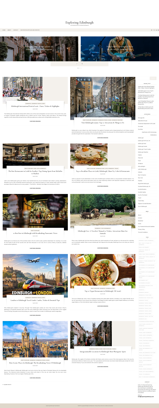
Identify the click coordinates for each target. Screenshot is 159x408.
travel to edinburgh (144, 374)
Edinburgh (28, 103)
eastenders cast (143, 280)
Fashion (140, 155)
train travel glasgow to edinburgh (145, 325)
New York (140, 177)
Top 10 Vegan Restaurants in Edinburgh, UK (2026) (103, 291)
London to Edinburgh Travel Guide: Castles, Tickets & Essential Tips (35, 300)
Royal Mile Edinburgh (143, 183)
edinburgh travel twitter (146, 316)
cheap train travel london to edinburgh (147, 257)
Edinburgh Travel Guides (38, 103)
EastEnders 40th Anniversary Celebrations (149, 134)
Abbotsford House (142, 120)
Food (35, 168)
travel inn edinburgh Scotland (147, 352)
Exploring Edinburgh (79, 22)
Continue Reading (35, 121)
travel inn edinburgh (144, 345)
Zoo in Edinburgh (105, 228)
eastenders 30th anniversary (147, 265)
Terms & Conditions (143, 232)
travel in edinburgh (144, 343)
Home (3, 30)
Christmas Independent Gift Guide (146, 123)
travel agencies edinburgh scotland (146, 329)
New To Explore (87, 120)
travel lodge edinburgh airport (145, 361)
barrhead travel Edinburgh (146, 240)
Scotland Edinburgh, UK (144, 186)
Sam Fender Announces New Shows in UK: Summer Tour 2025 (120, 49)
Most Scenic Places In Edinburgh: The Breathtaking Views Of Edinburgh (35, 363)
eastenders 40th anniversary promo (147, 277)
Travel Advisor (57, 405)
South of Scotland (142, 195)
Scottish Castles (142, 192)
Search (153, 78)
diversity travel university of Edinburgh (147, 262)
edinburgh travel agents (145, 303)
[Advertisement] (37, 8)
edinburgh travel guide (145, 308)
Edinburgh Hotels (142, 146)
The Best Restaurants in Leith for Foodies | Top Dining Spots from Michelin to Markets (146, 97)
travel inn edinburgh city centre (145, 349)
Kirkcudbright (141, 166)
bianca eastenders (144, 247)
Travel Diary (141, 200)
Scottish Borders (142, 189)
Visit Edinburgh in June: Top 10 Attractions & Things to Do (102, 123)
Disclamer (111, 405)
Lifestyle (140, 172)
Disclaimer (140, 220)
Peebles (140, 180)
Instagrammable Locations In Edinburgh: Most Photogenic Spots (39, 49)
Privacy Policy (141, 229)
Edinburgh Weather (117, 120)
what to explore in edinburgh (147, 376)
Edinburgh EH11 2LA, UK (144, 140)
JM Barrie (140, 163)
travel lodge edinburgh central (145, 365)
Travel (116, 168)
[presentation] (77, 64)
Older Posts (7, 384)
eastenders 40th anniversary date (147, 273)
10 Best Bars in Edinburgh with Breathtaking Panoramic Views (35, 233)
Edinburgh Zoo (143, 318)
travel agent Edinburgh (145, 332)
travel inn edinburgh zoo (145, 355)
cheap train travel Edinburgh (147, 254)
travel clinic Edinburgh (145, 337)
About (9, 30)
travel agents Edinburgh (145, 335)
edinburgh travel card (145, 305)
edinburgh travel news (145, 313)
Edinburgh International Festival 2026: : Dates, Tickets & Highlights (35, 106)
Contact (15, 30)
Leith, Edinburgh (41, 168)
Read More (39, 55)
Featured (140, 157)
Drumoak (140, 126)
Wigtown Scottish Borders (144, 203)
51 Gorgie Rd (141, 117)
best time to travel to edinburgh (145, 244)
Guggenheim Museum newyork (146, 321)
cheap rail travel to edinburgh (144, 251)
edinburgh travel (143, 300)
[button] (78, 68)
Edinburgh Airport (144, 292)
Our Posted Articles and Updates (30, 30)
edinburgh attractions (145, 295)
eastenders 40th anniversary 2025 (147, 268)
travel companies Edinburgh (146, 340)
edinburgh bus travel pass (146, 297)
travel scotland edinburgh (146, 371)
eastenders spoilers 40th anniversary (146, 286)
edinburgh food (100, 168)
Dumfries (140, 129)
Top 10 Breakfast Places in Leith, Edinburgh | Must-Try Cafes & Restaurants (103, 171)
